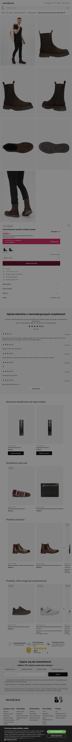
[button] (24, 740)
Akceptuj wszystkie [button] (56, 731)
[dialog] (36, 371)
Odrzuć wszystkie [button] (56, 736)
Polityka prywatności (28, 738)
